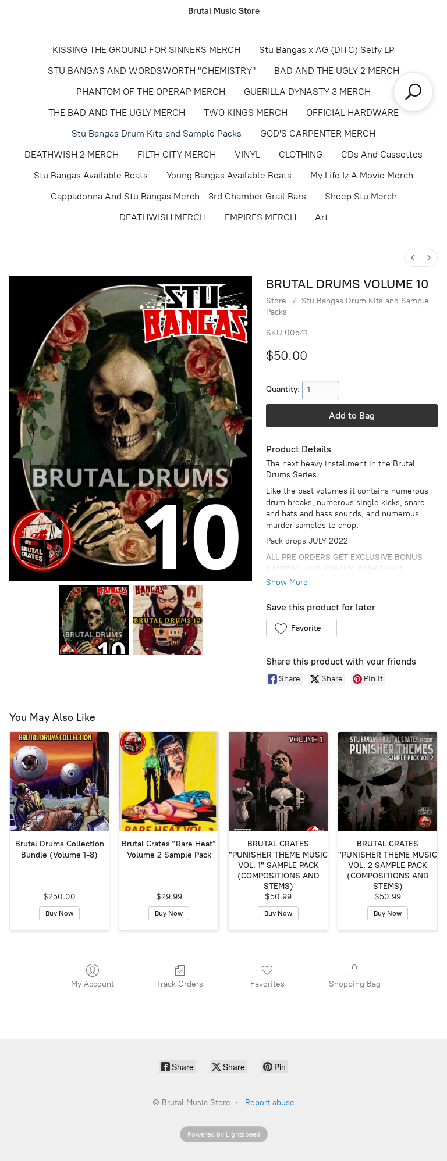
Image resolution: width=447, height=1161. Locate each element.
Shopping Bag (355, 984)
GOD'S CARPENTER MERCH (317, 133)
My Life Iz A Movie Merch (361, 175)
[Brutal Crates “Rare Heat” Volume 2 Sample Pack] (168, 781)
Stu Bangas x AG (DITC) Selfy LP (327, 49)
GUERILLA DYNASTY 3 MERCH (307, 91)
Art (321, 217)
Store (276, 301)
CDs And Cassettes (382, 154)
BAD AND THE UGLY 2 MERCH (336, 70)
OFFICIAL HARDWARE (352, 112)
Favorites (267, 984)
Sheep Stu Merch (361, 196)
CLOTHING (300, 154)
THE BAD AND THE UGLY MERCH (116, 112)
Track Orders (180, 984)
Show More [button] (287, 582)
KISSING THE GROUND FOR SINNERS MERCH (146, 49)
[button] (301, 628)
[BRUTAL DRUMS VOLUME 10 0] (94, 620)
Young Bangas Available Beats (229, 175)
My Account (92, 984)
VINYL (247, 154)
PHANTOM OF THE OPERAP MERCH (150, 91)
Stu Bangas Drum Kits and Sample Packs (157, 133)
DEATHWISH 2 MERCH (71, 154)
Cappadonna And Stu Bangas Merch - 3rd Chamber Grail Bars (178, 196)
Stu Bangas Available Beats (91, 175)
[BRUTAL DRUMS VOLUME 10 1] (168, 620)
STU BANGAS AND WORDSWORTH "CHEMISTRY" (152, 70)
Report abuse (270, 1103)
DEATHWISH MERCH (162, 217)
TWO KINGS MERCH (246, 112)
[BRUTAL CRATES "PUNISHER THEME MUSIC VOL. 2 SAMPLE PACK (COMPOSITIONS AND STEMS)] (387, 781)
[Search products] (413, 91)
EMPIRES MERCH (260, 217)
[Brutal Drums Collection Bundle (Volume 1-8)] (59, 781)
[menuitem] (413, 257)
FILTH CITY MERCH (176, 154)
